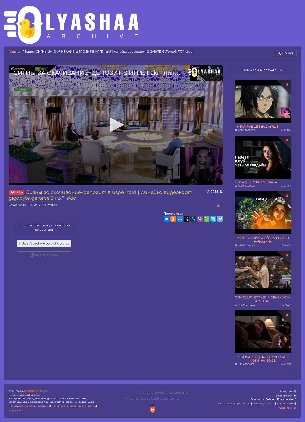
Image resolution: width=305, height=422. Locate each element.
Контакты (16, 410)
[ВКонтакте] (166, 219)
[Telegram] (220, 219)
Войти (287, 53)
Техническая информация (233, 403)
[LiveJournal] (193, 219)
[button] (115, 124)
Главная (15, 51)
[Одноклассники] (173, 219)
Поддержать (285, 403)
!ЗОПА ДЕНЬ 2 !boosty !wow (256, 182)
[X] (186, 219)
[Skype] (213, 219)
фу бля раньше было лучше (256, 126)
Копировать (46, 255)
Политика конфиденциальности (73, 406)
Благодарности (263, 403)
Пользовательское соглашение (28, 406)
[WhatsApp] (206, 219)
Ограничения (287, 408)
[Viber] (200, 219)
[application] (116, 125)
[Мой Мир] (180, 219)
